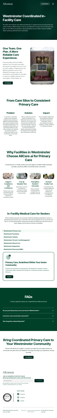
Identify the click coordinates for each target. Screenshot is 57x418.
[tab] (28, 230)
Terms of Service (30, 411)
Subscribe (39, 380)
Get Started (45, 4)
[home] (7, 4)
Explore (9, 276)
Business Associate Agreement (34, 410)
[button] (52, 4)
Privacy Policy (24, 410)
